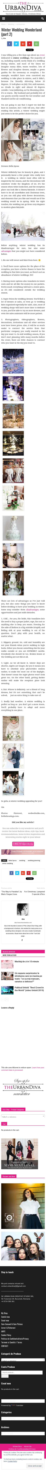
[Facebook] (23, 940)
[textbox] (23, 1117)
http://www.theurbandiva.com (23, 922)
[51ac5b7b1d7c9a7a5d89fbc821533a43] (13, 583)
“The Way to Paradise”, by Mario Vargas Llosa (11, 893)
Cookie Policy (6, 1335)
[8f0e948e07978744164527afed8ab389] (13, 555)
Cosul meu (5, 1320)
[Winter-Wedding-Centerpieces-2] (13, 443)
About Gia (27, 1446)
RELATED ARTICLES (9, 951)
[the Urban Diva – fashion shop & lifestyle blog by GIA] (23, 7)
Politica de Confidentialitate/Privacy (15, 1338)
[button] (42, 18)
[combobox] (23, 1116)
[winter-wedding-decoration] (13, 416)
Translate (19, 1405)
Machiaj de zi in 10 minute (27, 961)
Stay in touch (7, 1272)
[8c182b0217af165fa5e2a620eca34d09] (13, 498)
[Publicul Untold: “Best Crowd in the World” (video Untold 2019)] (7, 990)
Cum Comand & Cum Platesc (12, 1324)
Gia (4, 38)
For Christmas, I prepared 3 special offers (34, 893)
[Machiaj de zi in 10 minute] (7, 964)
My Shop (4, 1313)
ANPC (3, 1331)
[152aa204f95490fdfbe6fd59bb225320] (13, 728)
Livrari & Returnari (8, 1327)
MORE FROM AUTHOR (9, 955)
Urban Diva (17, 1446)
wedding (22, 860)
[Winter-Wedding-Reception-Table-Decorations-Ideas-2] (13, 388)
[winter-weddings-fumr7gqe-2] (13, 361)
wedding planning (34, 860)
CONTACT (4, 1346)
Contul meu (5, 1316)
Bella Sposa (13, 860)
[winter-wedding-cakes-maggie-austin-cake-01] (13, 528)
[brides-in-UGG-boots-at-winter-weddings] (13, 783)
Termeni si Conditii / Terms (11, 1342)
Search (5, 1376)
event (42, 55)
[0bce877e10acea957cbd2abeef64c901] (13, 756)
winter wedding (7, 863)
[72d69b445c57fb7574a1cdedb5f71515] (13, 470)
